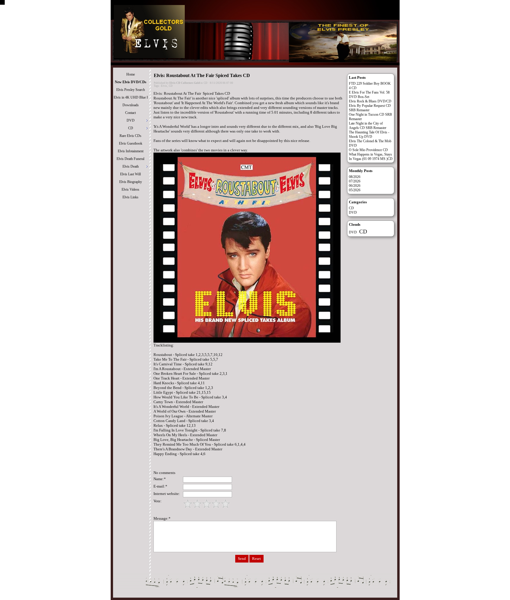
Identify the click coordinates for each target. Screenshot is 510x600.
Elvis (164, 85)
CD (205, 82)
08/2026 (354, 177)
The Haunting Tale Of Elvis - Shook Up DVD (369, 134)
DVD (353, 212)
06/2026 (354, 186)
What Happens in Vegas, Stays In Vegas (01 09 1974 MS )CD (371, 156)
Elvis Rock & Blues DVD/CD (370, 101)
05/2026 (354, 190)
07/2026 (354, 181)
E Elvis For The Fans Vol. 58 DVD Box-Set (369, 94)
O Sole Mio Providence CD (368, 150)
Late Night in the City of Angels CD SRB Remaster (367, 125)
